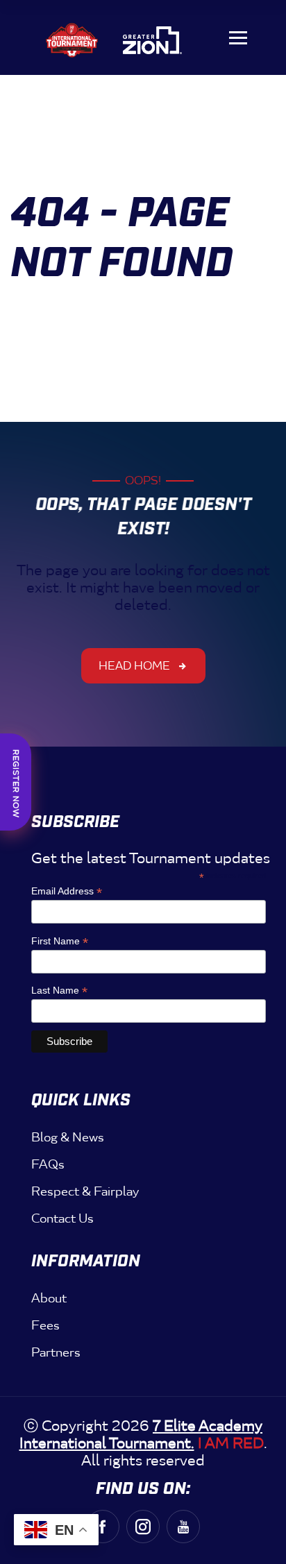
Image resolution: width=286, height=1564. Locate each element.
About (49, 1298)
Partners (56, 1352)
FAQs (48, 1164)
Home (53, 297)
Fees (45, 1325)
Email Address (66, 891)
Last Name (59, 990)
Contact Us (62, 1218)
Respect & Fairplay (85, 1191)
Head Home (134, 666)
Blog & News (67, 1137)
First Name (59, 941)
